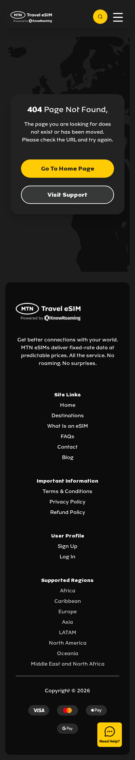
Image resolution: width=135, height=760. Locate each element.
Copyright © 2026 (67, 690)
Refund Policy (67, 512)
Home (67, 405)
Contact (67, 446)
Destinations (67, 415)
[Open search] (100, 16)
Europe (67, 611)
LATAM (67, 632)
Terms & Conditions (67, 491)
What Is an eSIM (67, 425)
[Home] (31, 17)
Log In (67, 556)
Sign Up (67, 546)
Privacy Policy (67, 501)
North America (68, 642)
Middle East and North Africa (68, 663)
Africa (67, 590)
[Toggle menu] (118, 17)
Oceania (67, 653)
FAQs (67, 436)
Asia (67, 622)
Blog (67, 457)
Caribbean (67, 601)
